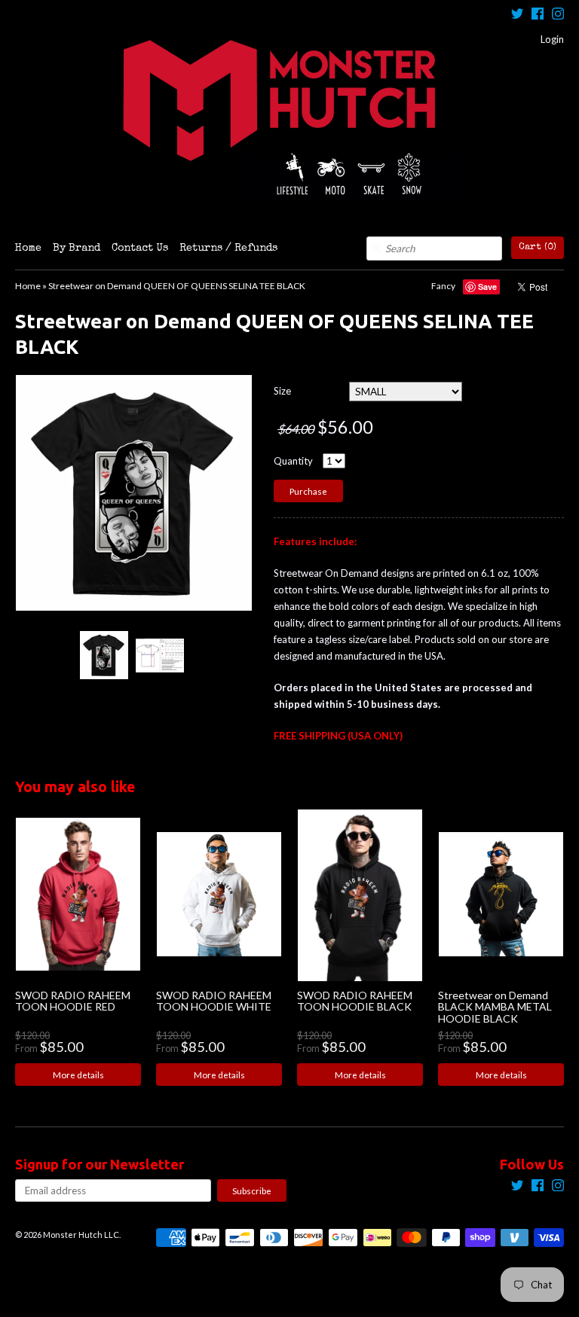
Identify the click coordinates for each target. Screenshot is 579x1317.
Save (487, 286)
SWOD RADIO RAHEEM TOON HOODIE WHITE (213, 1001)
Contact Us (140, 248)
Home (28, 248)
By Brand (76, 248)
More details (78, 1074)
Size (282, 391)
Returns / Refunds (228, 248)
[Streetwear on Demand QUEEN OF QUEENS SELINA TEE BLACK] (103, 655)
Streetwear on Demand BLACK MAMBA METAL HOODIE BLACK (495, 1007)
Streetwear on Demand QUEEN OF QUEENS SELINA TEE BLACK (176, 285)
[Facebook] (538, 15)
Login (552, 39)
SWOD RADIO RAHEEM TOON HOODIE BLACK (354, 1001)
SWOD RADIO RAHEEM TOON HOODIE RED (72, 1001)
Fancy (443, 285)
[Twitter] (517, 15)
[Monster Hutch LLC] (289, 118)
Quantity (293, 461)
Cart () (537, 247)
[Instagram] (558, 15)
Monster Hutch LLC (81, 1234)
